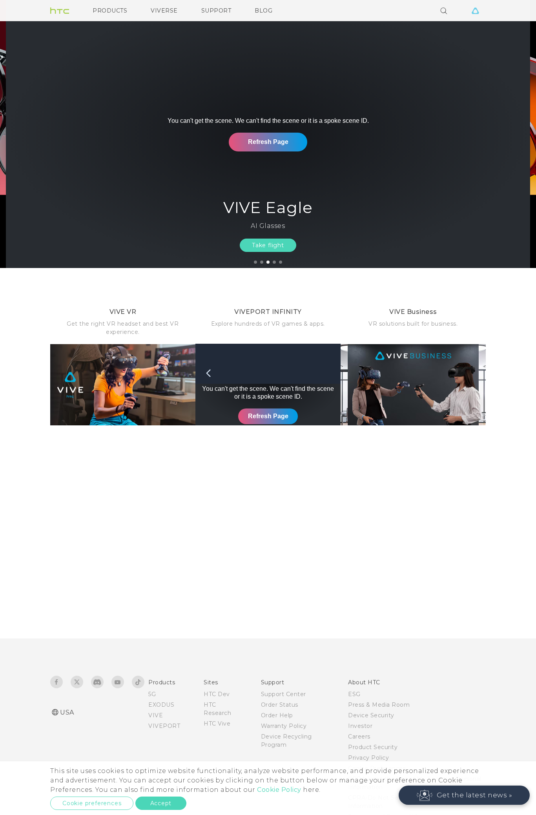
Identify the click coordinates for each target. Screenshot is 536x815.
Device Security (371, 715)
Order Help (277, 715)
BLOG (263, 10)
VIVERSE (164, 10)
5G (152, 694)
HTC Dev (217, 694)
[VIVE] (475, 10)
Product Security (372, 747)
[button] (464, 795)
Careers (359, 736)
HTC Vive (217, 723)
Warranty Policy (284, 725)
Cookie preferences (91, 803)
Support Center (283, 694)
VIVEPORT (164, 725)
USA (67, 712)
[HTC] (59, 10)
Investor (360, 725)
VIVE (155, 715)
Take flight (268, 245)
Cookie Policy (279, 789)
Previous (21, 134)
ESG (354, 694)
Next (513, 134)
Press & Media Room (379, 704)
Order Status (279, 704)
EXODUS (161, 704)
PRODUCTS (110, 10)
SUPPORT (216, 10)
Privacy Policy (368, 757)
